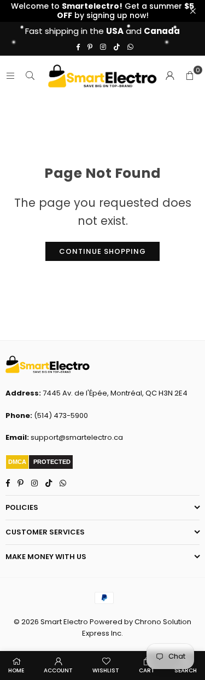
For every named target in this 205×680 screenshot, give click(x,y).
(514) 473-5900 (61, 415)
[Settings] (170, 75)
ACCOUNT (58, 670)
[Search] (30, 75)
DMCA (17, 461)
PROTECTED (52, 461)
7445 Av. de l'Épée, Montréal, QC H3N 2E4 (115, 393)
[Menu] (10, 75)
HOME (16, 670)
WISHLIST (105, 670)
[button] (190, 75)
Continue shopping (102, 251)
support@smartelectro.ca (77, 437)
